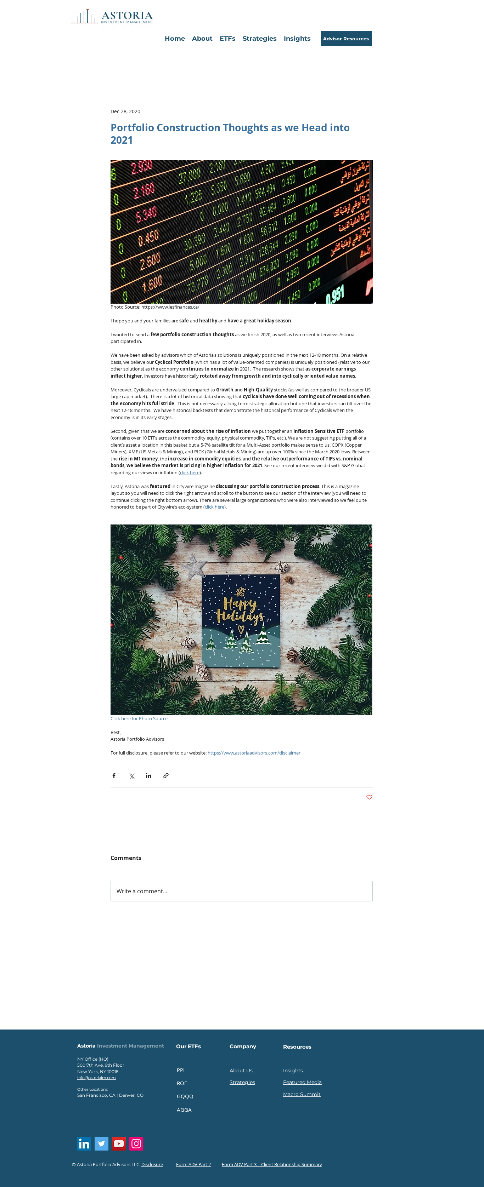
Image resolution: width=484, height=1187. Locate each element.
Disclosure (152, 1164)
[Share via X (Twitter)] (131, 775)
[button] (227, 38)
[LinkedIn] (84, 1144)
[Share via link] (166, 775)
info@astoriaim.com (96, 1077)
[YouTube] (119, 1144)
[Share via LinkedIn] (148, 775)
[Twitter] (101, 1144)
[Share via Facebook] (114, 775)
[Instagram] (136, 1144)
